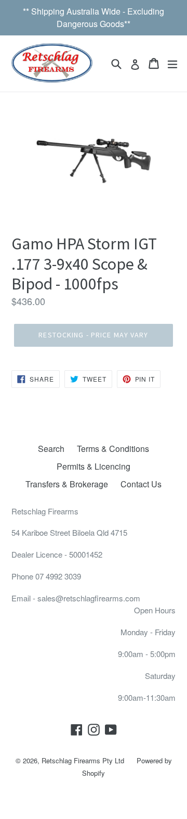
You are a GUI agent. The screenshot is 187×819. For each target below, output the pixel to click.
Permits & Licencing (93, 466)
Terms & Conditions (113, 449)
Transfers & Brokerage (66, 484)
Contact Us (141, 484)
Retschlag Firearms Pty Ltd (83, 760)
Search (51, 449)
